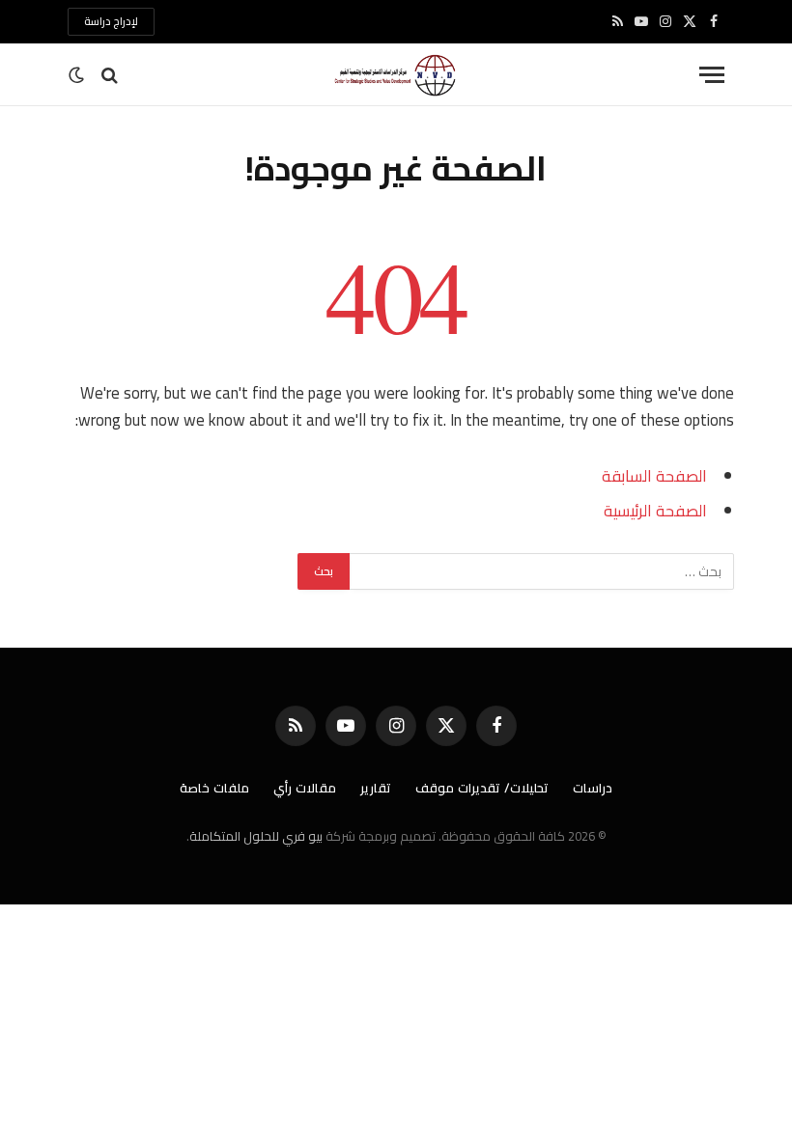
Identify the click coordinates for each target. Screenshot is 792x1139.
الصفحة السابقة (654, 475)
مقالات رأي (304, 787)
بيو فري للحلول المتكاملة (256, 835)
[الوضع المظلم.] (78, 75)
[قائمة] (711, 75)
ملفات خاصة (214, 787)
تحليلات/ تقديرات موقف (482, 787)
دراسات (592, 787)
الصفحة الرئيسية (655, 510)
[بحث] (110, 75)
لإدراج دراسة (111, 21)
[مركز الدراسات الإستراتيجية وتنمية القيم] (396, 74)
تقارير (375, 787)
